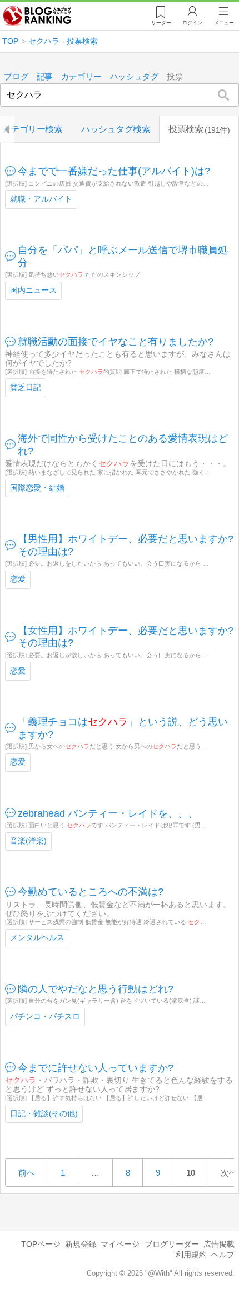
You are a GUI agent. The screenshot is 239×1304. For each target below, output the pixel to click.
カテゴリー (81, 77)
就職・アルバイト (41, 199)
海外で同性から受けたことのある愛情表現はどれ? (123, 445)
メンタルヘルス (37, 937)
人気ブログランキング (37, 16)
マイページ (120, 1244)
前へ (26, 1172)
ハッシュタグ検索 (115, 129)
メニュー (224, 23)
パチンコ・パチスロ (45, 1016)
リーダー (161, 23)
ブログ (16, 77)
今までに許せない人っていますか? (95, 1067)
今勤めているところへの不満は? (90, 891)
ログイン (192, 23)
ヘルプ (223, 1254)
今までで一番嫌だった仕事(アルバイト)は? (114, 171)
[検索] (223, 95)
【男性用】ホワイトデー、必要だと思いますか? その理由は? (126, 545)
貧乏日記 (25, 387)
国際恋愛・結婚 (37, 488)
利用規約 (191, 1254)
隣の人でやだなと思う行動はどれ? (95, 989)
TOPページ (41, 1244)
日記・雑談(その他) (44, 1114)
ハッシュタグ (134, 77)
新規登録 (80, 1244)
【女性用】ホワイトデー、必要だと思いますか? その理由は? (126, 637)
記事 (45, 77)
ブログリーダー (172, 1244)
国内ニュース (33, 290)
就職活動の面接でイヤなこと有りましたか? (115, 341)
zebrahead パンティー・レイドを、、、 (108, 813)
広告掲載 (219, 1244)
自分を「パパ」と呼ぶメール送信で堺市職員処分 (123, 256)
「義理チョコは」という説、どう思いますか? (123, 728)
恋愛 (18, 579)
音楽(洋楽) (28, 841)
